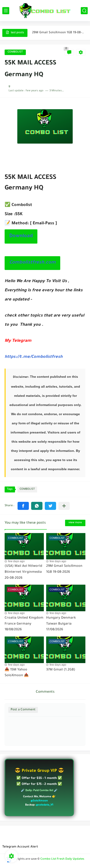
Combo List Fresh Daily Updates (62, 859)
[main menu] (5, 10)
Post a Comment (23, 709)
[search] (84, 10)
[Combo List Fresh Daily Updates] (45, 11)
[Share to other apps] (64, 506)
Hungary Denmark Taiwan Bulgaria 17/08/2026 (61, 624)
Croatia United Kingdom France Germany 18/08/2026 (24, 624)
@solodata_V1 (44, 805)
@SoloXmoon (39, 801)
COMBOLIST (15, 52)
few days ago (16, 561)
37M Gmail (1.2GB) (60, 670)
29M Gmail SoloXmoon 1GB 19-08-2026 (58, 32)
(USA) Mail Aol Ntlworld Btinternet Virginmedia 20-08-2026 (23, 572)
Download (21, 236)
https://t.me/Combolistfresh (34, 357)
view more (75, 522)
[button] (23, 506)
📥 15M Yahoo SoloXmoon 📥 (17, 673)
